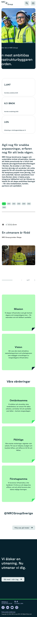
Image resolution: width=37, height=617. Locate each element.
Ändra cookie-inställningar (8, 612)
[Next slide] (34, 280)
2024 (4, 207)
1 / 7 (28, 280)
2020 (23, 203)
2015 (14, 203)
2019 (18, 203)
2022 (29, 203)
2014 (8, 203)
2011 (4, 203)
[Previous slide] (21, 280)
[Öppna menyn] (33, 3)
